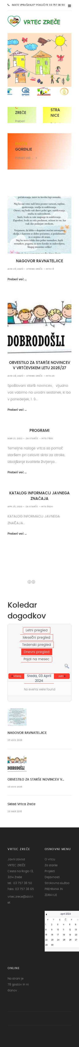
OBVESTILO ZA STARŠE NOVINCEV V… (36, 779)
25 (64, 940)
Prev (29, 581)
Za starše (32, 438)
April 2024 (65, 914)
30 (52, 945)
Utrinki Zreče (34, 269)
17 (58, 935)
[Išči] (67, 665)
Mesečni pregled (36, 637)
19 (70, 935)
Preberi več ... (24, 158)
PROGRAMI (39, 431)
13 (76, 930)
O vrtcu (50, 859)
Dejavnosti (52, 877)
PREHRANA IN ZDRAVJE (54, 892)
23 (52, 940)
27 (76, 940)
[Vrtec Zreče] (37, 20)
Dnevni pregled (37, 652)
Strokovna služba (57, 883)
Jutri (60, 676)
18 (64, 935)
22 (46, 940)
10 (58, 930)
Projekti (50, 871)
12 (70, 930)
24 (58, 940)
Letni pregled (37, 630)
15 (46, 935)
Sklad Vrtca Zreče (21, 804)
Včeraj (17, 676)
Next (33, 581)
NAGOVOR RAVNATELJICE (39, 261)
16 (52, 935)
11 (63, 930)
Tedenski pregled (36, 644)
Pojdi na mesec (37, 659)
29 (46, 945)
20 (76, 935)
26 (70, 940)
